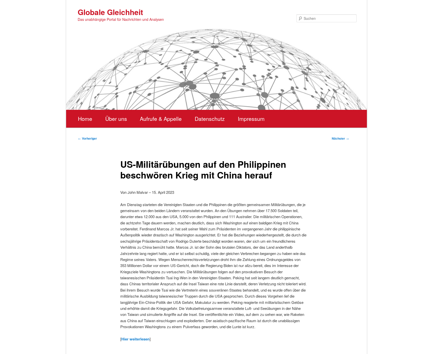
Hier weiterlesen (135, 339)
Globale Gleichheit (110, 12)
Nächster (340, 138)
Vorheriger (87, 138)
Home (85, 118)
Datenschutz (210, 118)
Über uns (116, 118)
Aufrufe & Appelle (161, 118)
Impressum (251, 118)
